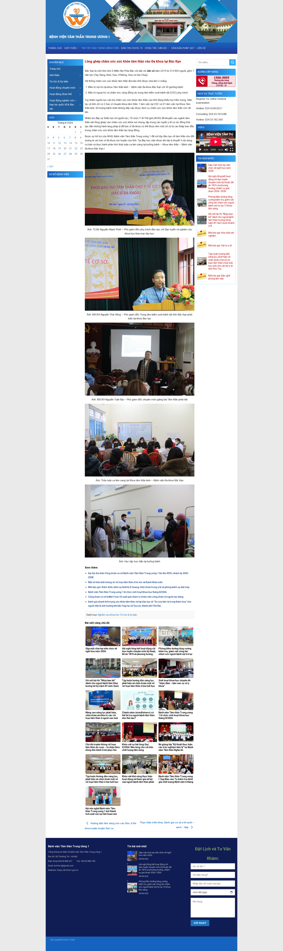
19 (59, 148)
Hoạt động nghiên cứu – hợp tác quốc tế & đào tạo (62, 104)
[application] (216, 142)
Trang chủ (55, 48)
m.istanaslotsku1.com (122, 946)
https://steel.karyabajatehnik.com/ (98, 943)
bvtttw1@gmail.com (64, 865)
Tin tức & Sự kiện (58, 81)
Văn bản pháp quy (182, 48)
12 (59, 143)
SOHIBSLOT (155, 940)
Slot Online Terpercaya (173, 946)
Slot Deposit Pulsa (204, 946)
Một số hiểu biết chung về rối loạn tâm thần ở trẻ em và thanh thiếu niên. (125, 582)
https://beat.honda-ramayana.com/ (173, 943)
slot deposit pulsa (62, 943)
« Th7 (50, 166)
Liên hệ (201, 48)
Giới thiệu (70, 48)
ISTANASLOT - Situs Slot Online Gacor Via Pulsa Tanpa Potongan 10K (107, 940)
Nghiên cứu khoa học (108, 614)
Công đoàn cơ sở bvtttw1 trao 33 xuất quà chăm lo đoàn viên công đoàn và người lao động (135, 596)
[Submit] (232, 62)
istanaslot (185, 940)
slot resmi (158, 946)
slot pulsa (148, 946)
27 (65, 154)
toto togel (97, 946)
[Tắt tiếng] (226, 149)
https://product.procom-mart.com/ (130, 943)
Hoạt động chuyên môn (62, 87)
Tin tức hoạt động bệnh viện (100, 48)
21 (70, 148)
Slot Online (190, 946)
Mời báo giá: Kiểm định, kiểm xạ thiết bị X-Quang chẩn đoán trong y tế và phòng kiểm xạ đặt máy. (139, 587)
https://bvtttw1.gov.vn (67, 870)
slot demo (138, 946)
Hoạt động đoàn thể (60, 94)
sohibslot (144, 940)
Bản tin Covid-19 (131, 48)
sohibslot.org (76, 946)
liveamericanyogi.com (210, 940)
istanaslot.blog (198, 943)
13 (65, 143)
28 (70, 154)
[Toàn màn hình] (231, 149)
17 (48, 148)
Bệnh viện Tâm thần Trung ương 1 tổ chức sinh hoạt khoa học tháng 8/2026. (127, 592)
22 (76, 148)
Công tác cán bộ (156, 48)
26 (59, 154)
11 (54, 143)
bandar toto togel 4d (223, 946)
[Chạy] (200, 149)
